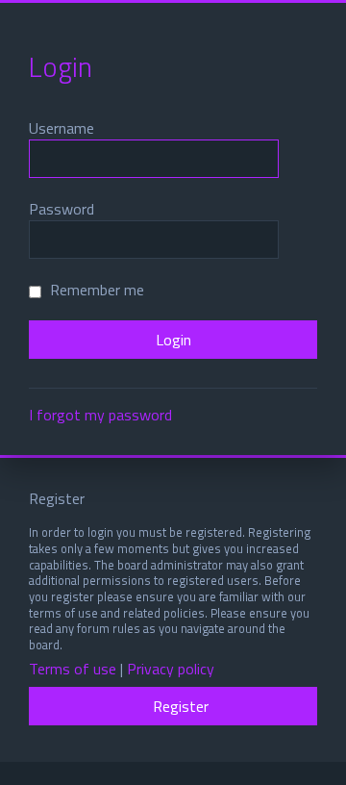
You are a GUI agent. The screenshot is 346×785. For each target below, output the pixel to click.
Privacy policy (170, 669)
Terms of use (72, 669)
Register (181, 706)
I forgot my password (100, 414)
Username (61, 127)
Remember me (95, 289)
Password (61, 208)
